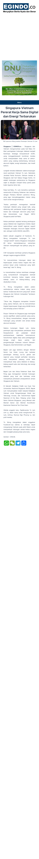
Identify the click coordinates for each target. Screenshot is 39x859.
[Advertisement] (19, 36)
